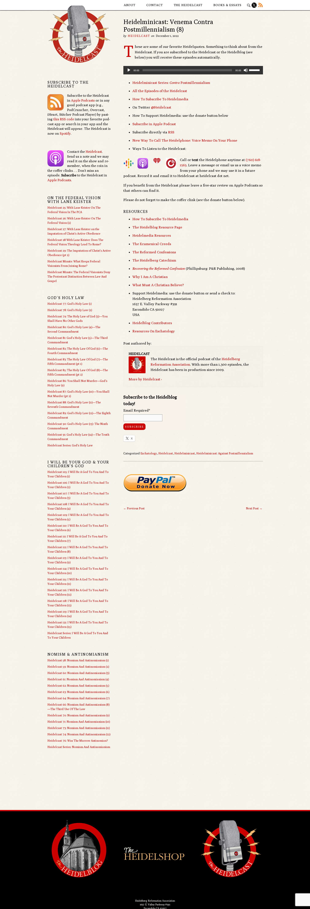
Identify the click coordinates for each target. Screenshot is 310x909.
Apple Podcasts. (59, 180)
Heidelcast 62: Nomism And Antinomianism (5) (78, 685)
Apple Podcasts (83, 100)
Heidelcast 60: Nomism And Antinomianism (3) (78, 673)
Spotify (65, 134)
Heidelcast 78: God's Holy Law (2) (69, 310)
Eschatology (148, 453)
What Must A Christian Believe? (158, 285)
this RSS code (63, 119)
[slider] (255, 70)
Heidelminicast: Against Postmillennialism (224, 453)
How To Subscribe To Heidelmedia (160, 99)
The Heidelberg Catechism (154, 260)
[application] (193, 70)
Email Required (136, 410)
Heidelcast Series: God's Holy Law (70, 445)
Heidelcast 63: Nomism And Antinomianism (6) (78, 692)
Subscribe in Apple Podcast (154, 124)
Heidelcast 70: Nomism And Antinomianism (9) (78, 715)
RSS (171, 132)
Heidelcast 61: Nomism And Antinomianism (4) (78, 679)
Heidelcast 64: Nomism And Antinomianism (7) (78, 698)
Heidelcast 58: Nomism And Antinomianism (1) (78, 660)
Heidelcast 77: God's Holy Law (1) (69, 303)
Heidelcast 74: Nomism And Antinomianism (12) (79, 734)
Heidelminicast (184, 453)
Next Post (254, 508)
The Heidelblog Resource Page (157, 227)
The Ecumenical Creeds (151, 244)
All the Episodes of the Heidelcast (159, 91)
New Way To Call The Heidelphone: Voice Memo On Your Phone (184, 140)
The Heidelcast (188, 5)
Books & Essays (227, 5)
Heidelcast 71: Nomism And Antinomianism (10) (78, 721)
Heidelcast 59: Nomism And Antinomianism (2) (78, 666)
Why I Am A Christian (150, 277)
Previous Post (134, 508)
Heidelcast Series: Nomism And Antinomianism (78, 747)
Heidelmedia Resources (151, 235)
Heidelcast (139, 36)
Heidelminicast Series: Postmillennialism (171, 83)
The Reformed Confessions (154, 252)
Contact (154, 5)
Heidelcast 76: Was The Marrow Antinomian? (77, 740)
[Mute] (246, 70)
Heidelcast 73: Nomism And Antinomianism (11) (78, 728)
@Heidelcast (161, 107)
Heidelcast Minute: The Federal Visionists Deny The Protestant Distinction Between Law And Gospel (78, 276)
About (130, 5)
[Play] (129, 70)
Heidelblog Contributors (152, 323)
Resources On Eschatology (153, 331)
